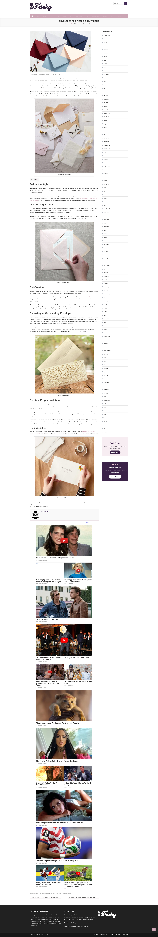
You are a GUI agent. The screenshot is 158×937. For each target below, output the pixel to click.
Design (105, 131)
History (105, 230)
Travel (119, 16)
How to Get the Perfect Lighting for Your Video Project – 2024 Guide (46, 897)
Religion (106, 354)
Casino (105, 85)
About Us (96, 934)
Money (105, 297)
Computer (106, 109)
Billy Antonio (34, 74)
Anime (105, 42)
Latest (107, 934)
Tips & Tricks (107, 400)
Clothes (105, 106)
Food (105, 163)
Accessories (107, 35)
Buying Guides (107, 74)
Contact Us (102, 934)
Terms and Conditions (115, 934)
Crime (105, 120)
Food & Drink (107, 166)
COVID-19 (106, 116)
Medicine (106, 290)
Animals (106, 39)
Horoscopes (107, 240)
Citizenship (106, 99)
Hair (105, 205)
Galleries (106, 173)
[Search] (125, 3)
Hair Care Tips (107, 209)
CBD (105, 88)
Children (106, 95)
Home (38, 16)
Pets (105, 333)
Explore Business (115, 476)
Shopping (106, 364)
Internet (106, 255)
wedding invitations (66, 893)
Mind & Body (107, 294)
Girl (104, 191)
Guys (105, 201)
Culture (105, 127)
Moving (105, 308)
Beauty (105, 56)
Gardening (106, 184)
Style (87, 16)
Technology (106, 389)
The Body (106, 393)
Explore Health (115, 452)
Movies (64, 16)
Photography (107, 336)
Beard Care (107, 53)
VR (104, 428)
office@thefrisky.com (73, 922)
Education (106, 141)
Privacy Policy (125, 934)
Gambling (106, 177)
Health (50, 16)
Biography (106, 63)
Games (105, 180)
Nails (105, 315)
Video (105, 425)
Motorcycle (106, 301)
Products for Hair (108, 340)
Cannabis (106, 78)
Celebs (57, 16)
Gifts (105, 187)
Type (105, 414)
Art (104, 46)
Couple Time (107, 113)
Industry (106, 251)
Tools (105, 403)
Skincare (106, 368)
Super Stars (107, 382)
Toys (105, 407)
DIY (104, 134)
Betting (105, 60)
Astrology (106, 49)
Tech (105, 386)
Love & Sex (106, 276)
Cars (105, 81)
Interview (106, 258)
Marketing (106, 286)
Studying (106, 375)
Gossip (105, 194)
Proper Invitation (48, 893)
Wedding (48, 74)
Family (105, 152)
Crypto (105, 124)
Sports (105, 371)
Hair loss (106, 216)
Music (105, 311)
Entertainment (95, 16)
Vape (105, 418)
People (105, 329)
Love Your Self (107, 279)
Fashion (106, 155)
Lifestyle (106, 272)
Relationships (78, 16)
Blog (105, 67)
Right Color (55, 893)
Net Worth (106, 318)
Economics (106, 138)
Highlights (106, 226)
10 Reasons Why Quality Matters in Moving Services (82, 897)
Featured (106, 159)
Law (105, 262)
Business (106, 70)
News (44, 16)
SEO (105, 361)
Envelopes (41, 893)
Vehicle (105, 421)
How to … (106, 248)
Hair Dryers (106, 212)
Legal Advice (107, 265)
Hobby (105, 233)
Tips (105, 396)
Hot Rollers (106, 244)
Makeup (106, 283)
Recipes (106, 347)
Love (71, 16)
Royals (112, 16)
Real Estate (107, 343)
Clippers (106, 102)
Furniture (106, 170)
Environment (107, 148)
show (37, 179)
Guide (105, 198)
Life (104, 269)
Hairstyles (106, 219)
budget (89, 297)
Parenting (104, 16)
